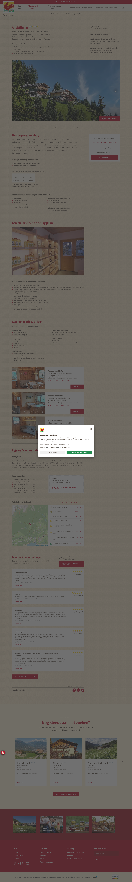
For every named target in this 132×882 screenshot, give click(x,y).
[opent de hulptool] (3, 753)
